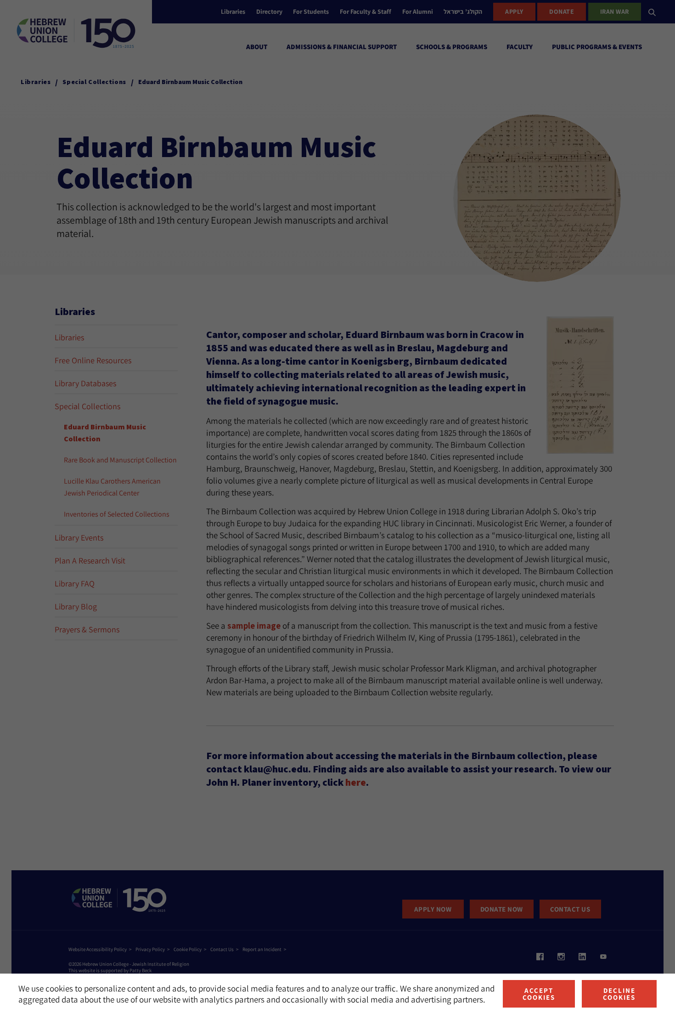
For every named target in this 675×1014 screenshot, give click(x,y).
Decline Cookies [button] (619, 994)
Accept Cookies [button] (539, 994)
